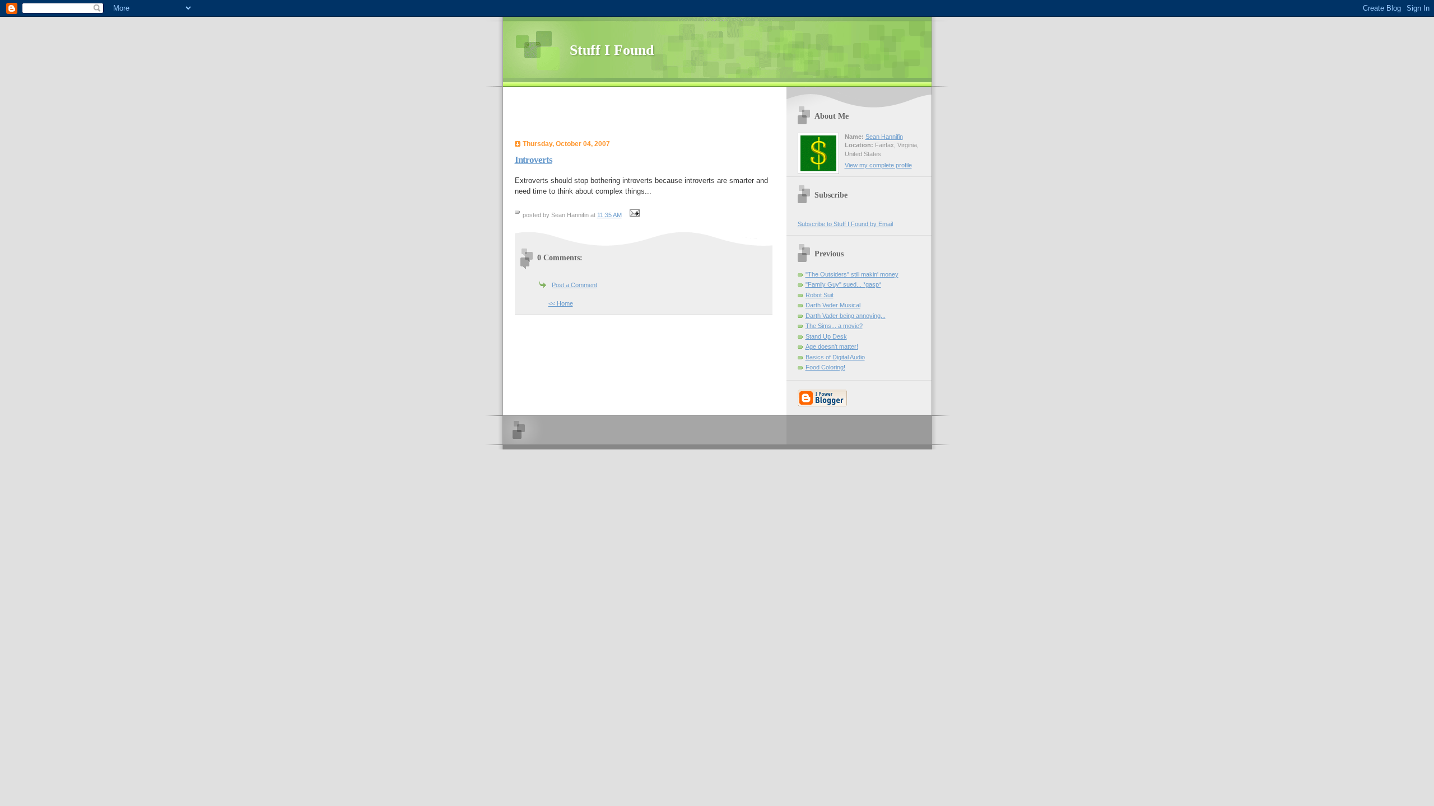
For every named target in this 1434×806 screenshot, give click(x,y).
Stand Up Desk (826, 336)
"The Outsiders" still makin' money (852, 274)
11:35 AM (609, 215)
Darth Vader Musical (833, 305)
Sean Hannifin (884, 136)
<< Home (560, 303)
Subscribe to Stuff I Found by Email (845, 224)
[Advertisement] (647, 115)
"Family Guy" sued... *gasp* (843, 284)
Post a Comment (574, 285)
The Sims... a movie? (834, 325)
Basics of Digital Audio (835, 357)
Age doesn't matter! (832, 346)
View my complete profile (878, 165)
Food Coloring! (825, 367)
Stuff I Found (612, 50)
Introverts (533, 159)
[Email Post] (633, 215)
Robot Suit (820, 295)
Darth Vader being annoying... (846, 315)
